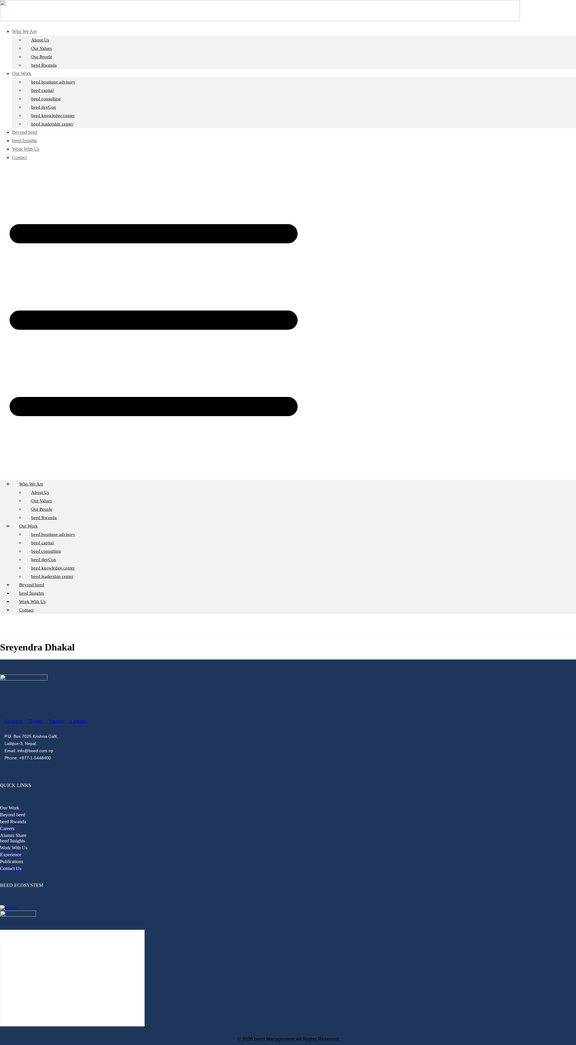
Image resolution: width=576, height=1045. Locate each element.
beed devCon (43, 107)
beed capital (42, 90)
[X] (294, 624)
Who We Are (24, 31)
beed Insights (31, 593)
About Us (40, 40)
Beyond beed (31, 584)
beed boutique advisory (53, 82)
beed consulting (46, 98)
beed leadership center (52, 124)
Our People (41, 56)
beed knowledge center (53, 115)
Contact (19, 157)
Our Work (21, 73)
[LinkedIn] (302, 624)
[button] (288, 321)
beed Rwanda (44, 65)
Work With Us (32, 601)
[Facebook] (286, 624)
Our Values (41, 48)
